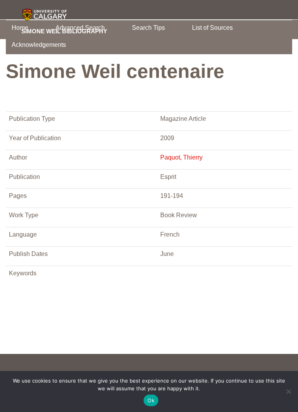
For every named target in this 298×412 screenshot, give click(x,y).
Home (20, 27)
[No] (288, 391)
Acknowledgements (39, 44)
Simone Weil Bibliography (64, 31)
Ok (150, 400)
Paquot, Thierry (181, 157)
